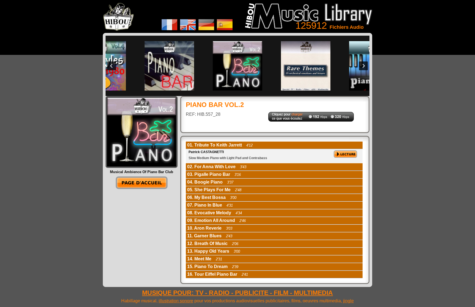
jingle (348, 300)
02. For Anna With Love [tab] (216, 166)
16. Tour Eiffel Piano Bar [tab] (217, 274)
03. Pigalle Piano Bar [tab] (214, 174)
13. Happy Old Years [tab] (213, 251)
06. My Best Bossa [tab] (211, 197)
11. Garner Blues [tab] (209, 235)
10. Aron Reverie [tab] (209, 228)
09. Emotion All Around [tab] (216, 220)
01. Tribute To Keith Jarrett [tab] (220, 145)
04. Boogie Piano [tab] (210, 182)
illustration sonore (176, 300)
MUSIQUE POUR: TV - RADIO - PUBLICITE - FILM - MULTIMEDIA (237, 292)
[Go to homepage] (141, 187)
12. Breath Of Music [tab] (212, 243)
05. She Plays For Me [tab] (214, 189)
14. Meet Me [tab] (204, 259)
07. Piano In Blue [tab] (210, 205)
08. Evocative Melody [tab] (214, 212)
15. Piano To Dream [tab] (212, 266)
